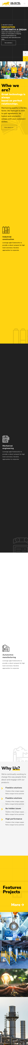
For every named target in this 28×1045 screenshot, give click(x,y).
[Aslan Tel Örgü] (11, 3)
